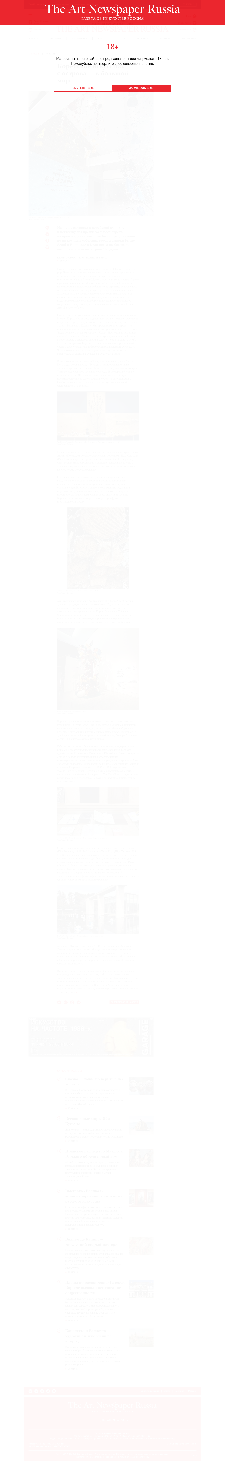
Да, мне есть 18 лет (142, 88)
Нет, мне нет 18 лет (83, 88)
